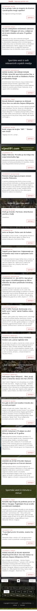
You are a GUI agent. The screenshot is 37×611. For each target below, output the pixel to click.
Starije (32, 581)
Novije (5, 581)
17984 (23, 595)
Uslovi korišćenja (26, 603)
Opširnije (30, 17)
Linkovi (15, 605)
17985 (29, 595)
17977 (12, 592)
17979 (24, 592)
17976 (6, 592)
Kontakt (22, 605)
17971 (8, 588)
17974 (26, 588)
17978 (18, 592)
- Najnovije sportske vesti (18, 1)
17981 (5, 595)
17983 (17, 595)
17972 (14, 588)
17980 (30, 592)
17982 (11, 595)
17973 (20, 588)
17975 (32, 588)
